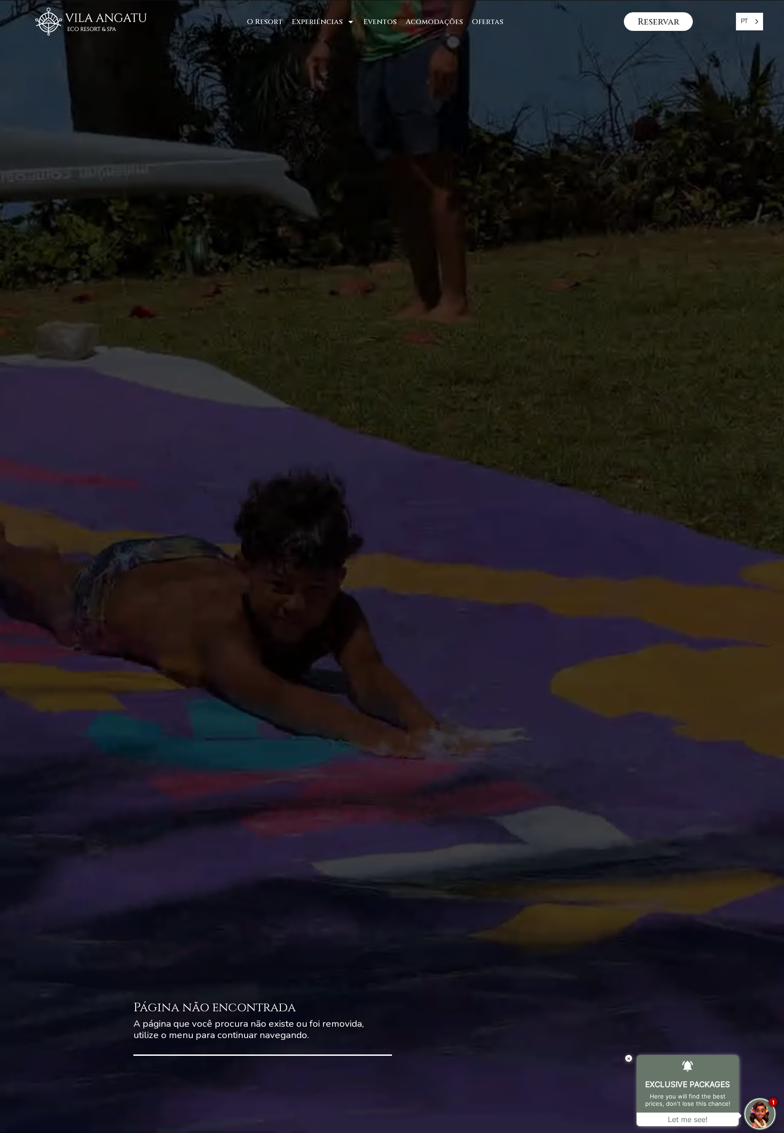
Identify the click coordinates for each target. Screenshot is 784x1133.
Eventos (380, 22)
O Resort (265, 22)
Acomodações (434, 22)
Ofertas (487, 22)
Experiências (317, 22)
